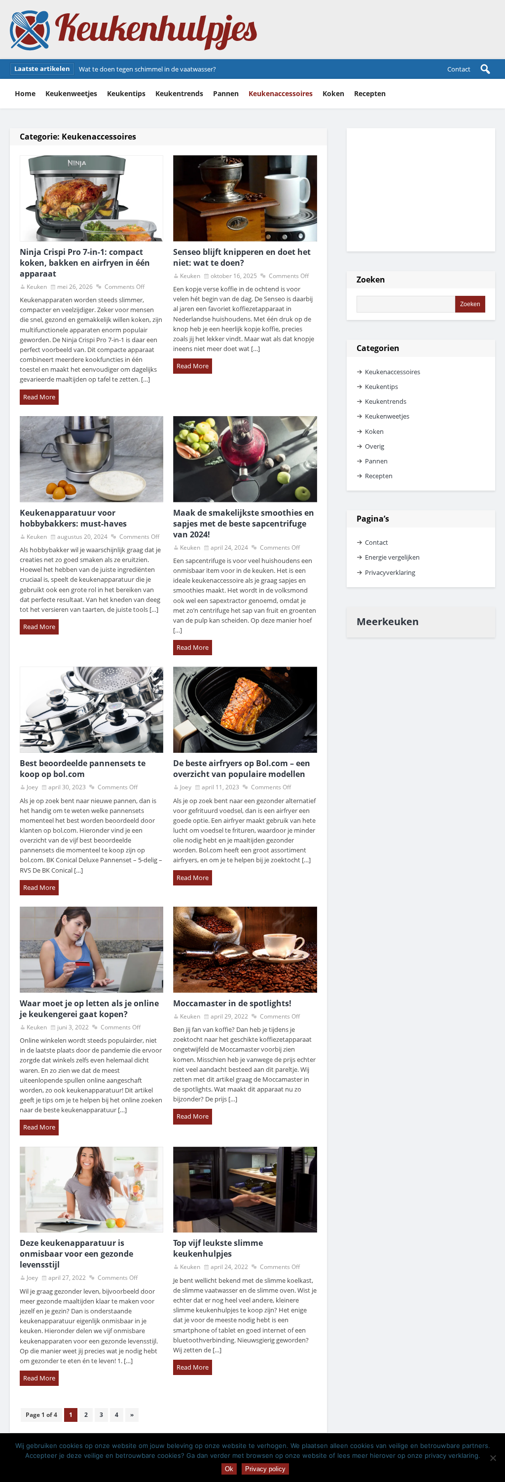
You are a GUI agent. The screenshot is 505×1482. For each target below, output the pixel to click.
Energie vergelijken (392, 557)
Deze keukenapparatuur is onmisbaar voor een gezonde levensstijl (76, 1253)
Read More (39, 396)
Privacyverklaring (390, 572)
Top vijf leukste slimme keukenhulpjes (218, 1248)
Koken (333, 93)
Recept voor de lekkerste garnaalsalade (136, 69)
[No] (493, 1458)
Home (25, 93)
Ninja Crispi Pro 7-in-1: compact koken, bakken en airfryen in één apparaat (85, 263)
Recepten (370, 93)
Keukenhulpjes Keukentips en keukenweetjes (133, 29)
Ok (229, 1469)
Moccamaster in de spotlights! (232, 1003)
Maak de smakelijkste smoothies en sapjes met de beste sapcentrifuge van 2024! (243, 523)
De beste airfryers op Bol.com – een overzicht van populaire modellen (241, 768)
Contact (458, 69)
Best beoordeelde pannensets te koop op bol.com (82, 768)
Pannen (226, 93)
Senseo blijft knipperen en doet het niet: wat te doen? (242, 257)
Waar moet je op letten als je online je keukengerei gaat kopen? (89, 1009)
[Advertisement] (421, 189)
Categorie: (78, 136)
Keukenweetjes (71, 93)
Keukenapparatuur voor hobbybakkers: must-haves (73, 518)
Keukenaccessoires (281, 93)
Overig (374, 446)
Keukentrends (179, 93)
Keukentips (126, 93)
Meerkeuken (388, 621)
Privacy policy (265, 1469)
